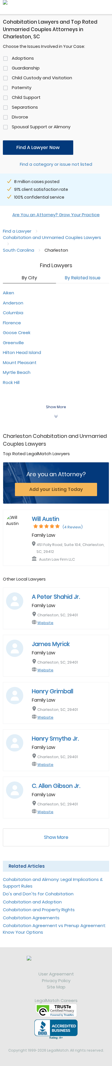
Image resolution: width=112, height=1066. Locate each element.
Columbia (13, 313)
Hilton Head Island (22, 352)
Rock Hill (11, 382)
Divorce (20, 117)
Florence (12, 323)
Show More (56, 837)
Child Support (26, 97)
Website (45, 623)
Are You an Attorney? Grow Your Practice (56, 215)
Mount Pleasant (19, 362)
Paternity (21, 87)
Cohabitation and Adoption (32, 902)
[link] (56, 963)
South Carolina (18, 250)
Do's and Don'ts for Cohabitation (38, 894)
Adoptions (23, 58)
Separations (25, 107)
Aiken (8, 293)
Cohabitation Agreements (31, 918)
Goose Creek (16, 332)
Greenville (13, 343)
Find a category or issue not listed (56, 164)
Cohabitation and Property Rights (39, 910)
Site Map (56, 987)
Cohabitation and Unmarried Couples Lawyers (52, 237)
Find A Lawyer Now (38, 147)
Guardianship (26, 68)
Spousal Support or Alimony (41, 127)
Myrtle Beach (16, 372)
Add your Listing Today (56, 489)
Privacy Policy (56, 981)
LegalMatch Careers (56, 1000)
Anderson (13, 303)
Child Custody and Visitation (42, 78)
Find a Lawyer (17, 231)
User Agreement (56, 974)
